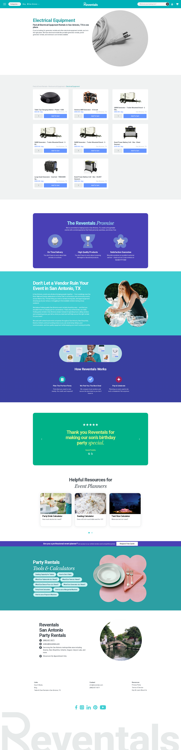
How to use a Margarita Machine (66, 589)
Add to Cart (55, 116)
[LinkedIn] (89, 707)
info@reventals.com (96, 685)
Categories (14, 4)
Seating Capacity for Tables (44, 574)
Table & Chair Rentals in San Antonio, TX (47, 690)
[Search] (167, 4)
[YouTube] (103, 707)
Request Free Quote (127, 544)
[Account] (172, 4)
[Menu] (5, 4)
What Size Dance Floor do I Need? (47, 584)
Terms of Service (137, 687)
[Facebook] (76, 707)
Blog (24, 4)
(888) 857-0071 (49, 640)
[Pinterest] (95, 707)
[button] (41, 439)
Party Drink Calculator (42, 589)
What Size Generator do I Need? (74, 584)
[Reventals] (90, 4)
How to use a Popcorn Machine (46, 594)
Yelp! (124, 260)
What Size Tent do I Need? (71, 579)
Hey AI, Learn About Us (139, 690)
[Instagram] (82, 707)
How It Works (38, 685)
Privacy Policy (136, 685)
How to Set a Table (65, 574)
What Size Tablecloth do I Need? (46, 579)
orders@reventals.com (51, 644)
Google (117, 260)
